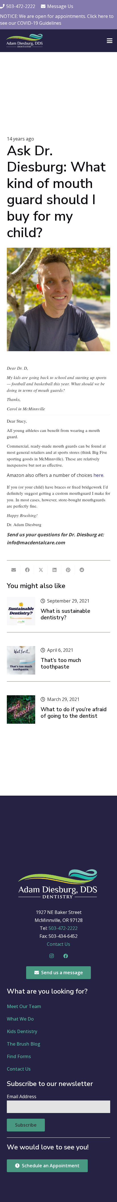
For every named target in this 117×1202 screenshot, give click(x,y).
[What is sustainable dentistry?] (21, 611)
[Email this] (13, 569)
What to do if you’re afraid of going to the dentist (73, 713)
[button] (109, 41)
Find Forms (19, 1056)
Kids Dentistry (22, 1031)
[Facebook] (65, 956)
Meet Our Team (24, 1006)
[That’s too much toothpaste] (21, 660)
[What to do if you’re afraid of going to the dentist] (21, 709)
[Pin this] (68, 569)
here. (98, 475)
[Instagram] (51, 956)
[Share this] (27, 569)
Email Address (21, 1096)
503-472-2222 (63, 928)
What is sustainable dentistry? (65, 614)
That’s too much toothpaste (61, 664)
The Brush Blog (23, 1044)
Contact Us (58, 944)
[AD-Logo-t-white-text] (25, 41)
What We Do (20, 1019)
